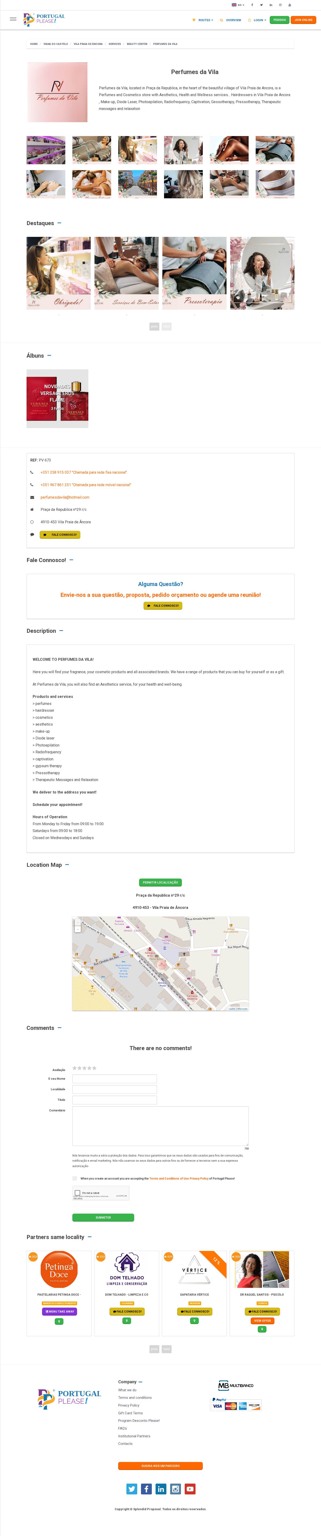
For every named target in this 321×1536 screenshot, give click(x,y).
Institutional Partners (134, 1436)
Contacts (125, 1444)
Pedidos (280, 20)
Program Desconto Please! (139, 1421)
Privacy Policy (199, 1178)
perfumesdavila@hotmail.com (64, 497)
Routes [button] (204, 20)
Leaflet (232, 1008)
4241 (170, 1256)
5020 (34, 1256)
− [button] (77, 929)
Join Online (303, 20)
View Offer (262, 1320)
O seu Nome (56, 1078)
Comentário (57, 1110)
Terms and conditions (135, 1397)
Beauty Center (136, 44)
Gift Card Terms (130, 1413)
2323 (102, 1256)
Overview (233, 20)
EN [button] (240, 5)
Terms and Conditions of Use (169, 1178)
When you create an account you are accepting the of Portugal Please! (158, 1178)
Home (34, 44)
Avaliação (58, 1070)
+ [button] (77, 922)
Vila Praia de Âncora (88, 44)
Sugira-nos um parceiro (160, 1466)
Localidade (58, 1089)
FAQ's (122, 1428)
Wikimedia (242, 1008)
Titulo (61, 1100)
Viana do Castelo (55, 44)
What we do (127, 1390)
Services (114, 44)
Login (258, 20)
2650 (237, 1256)
